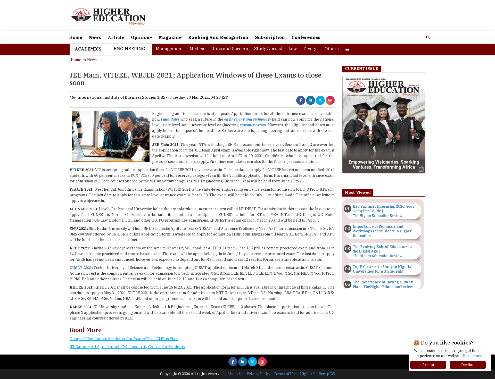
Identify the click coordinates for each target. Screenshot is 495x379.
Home (75, 37)
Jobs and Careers (230, 49)
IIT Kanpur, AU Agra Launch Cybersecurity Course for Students (127, 346)
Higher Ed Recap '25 (317, 374)
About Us (235, 374)
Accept (428, 365)
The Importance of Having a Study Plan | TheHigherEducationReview (383, 284)
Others (332, 49)
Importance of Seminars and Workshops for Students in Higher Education (382, 231)
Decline (467, 365)
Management (169, 49)
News (95, 37)
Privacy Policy (258, 374)
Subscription (270, 37)
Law (292, 49)
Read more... (473, 355)
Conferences (306, 37)
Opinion (140, 37)
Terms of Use (285, 374)
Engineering (129, 49)
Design (310, 49)
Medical (197, 49)
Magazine (170, 37)
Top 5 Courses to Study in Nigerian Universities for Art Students (383, 269)
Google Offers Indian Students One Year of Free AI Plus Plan (124, 338)
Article (116, 37)
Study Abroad (268, 48)
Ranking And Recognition (218, 37)
